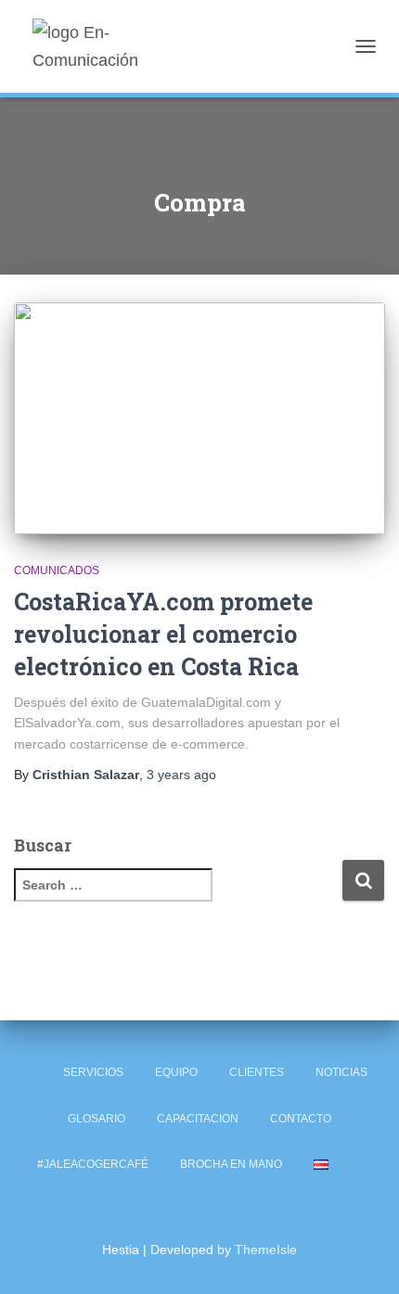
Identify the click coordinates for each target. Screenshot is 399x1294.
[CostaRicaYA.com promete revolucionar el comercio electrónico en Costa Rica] (199, 418)
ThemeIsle (266, 1249)
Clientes (256, 1072)
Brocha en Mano (231, 1164)
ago (181, 774)
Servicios (93, 1072)
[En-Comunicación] (123, 46)
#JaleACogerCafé (92, 1164)
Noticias (341, 1072)
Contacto (300, 1118)
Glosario (96, 1118)
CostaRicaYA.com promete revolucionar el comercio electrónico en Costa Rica (163, 634)
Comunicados (56, 570)
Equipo (176, 1072)
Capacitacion (197, 1118)
